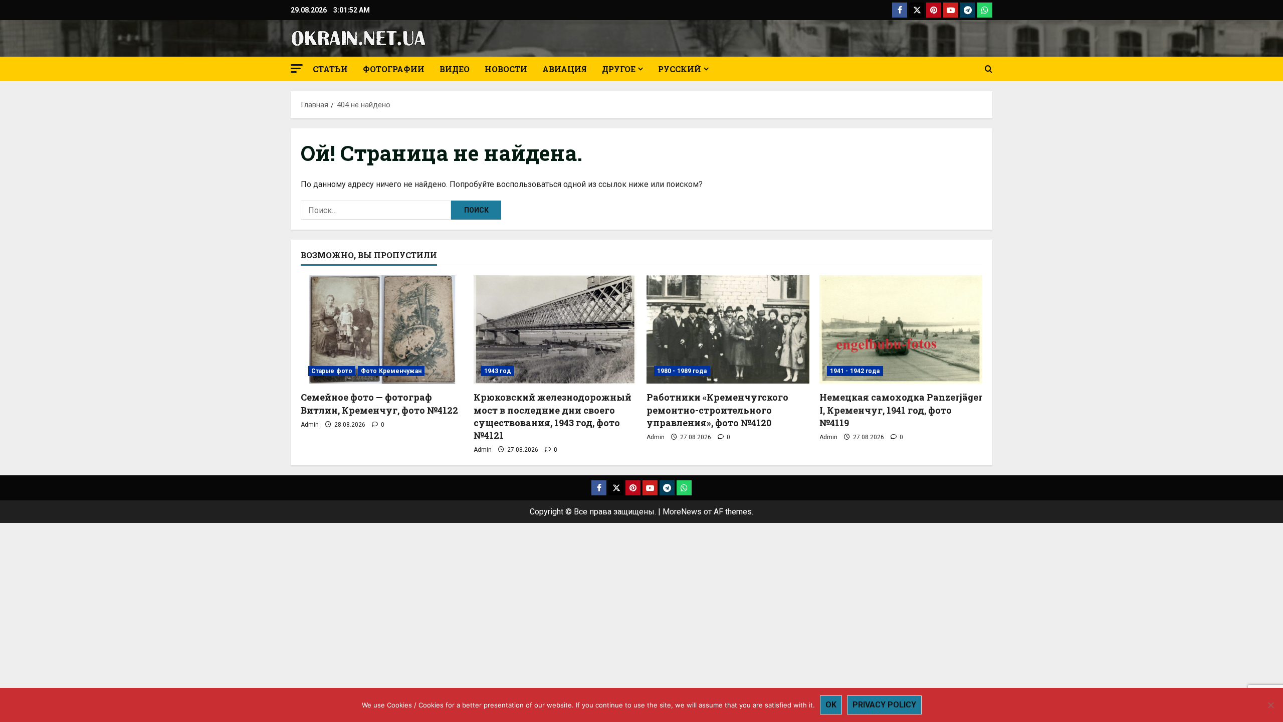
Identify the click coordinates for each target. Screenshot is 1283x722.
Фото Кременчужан (391, 371)
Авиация (564, 69)
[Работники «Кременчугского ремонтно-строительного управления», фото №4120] (728, 329)
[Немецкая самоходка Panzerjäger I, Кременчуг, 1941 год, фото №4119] (900, 329)
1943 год (497, 371)
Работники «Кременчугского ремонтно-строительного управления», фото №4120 (717, 409)
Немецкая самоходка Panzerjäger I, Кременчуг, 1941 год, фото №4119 (900, 409)
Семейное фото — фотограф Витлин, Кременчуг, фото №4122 (379, 403)
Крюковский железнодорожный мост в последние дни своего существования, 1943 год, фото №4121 (552, 416)
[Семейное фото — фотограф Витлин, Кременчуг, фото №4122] (382, 329)
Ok (830, 704)
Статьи (330, 69)
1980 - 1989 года (682, 371)
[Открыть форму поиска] (988, 69)
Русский (679, 69)
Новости (506, 69)
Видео (455, 69)
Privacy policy (884, 704)
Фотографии (393, 69)
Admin (310, 424)
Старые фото (331, 371)
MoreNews (682, 511)
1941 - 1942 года (855, 371)
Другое (618, 69)
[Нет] (1270, 705)
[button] (297, 68)
